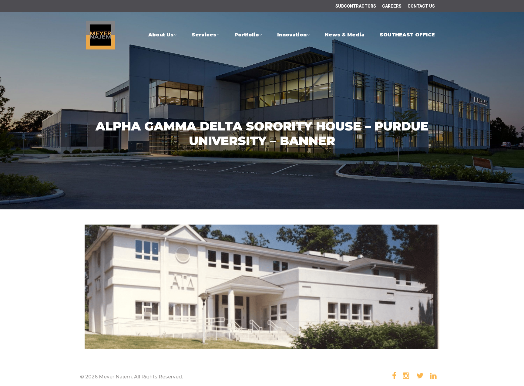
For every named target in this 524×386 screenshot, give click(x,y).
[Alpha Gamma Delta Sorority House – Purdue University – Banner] (262, 287)
